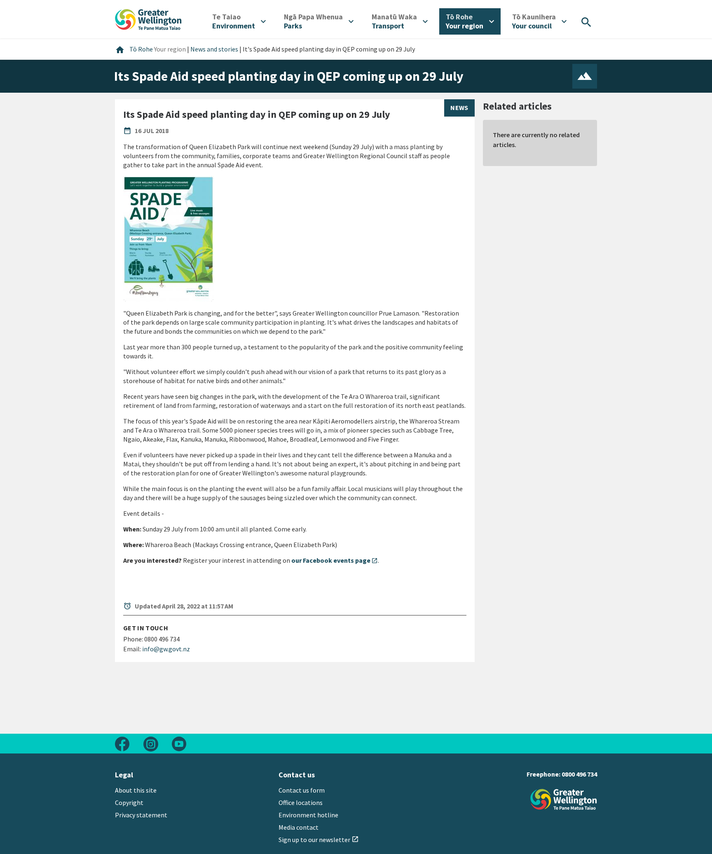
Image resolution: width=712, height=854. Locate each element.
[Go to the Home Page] (563, 799)
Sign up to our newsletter (319, 839)
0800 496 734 (579, 774)
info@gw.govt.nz (166, 649)
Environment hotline (308, 815)
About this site (136, 790)
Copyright (129, 802)
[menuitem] (239, 21)
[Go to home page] (148, 18)
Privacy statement (141, 815)
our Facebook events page (334, 560)
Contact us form (302, 790)
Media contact (299, 827)
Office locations (301, 802)
